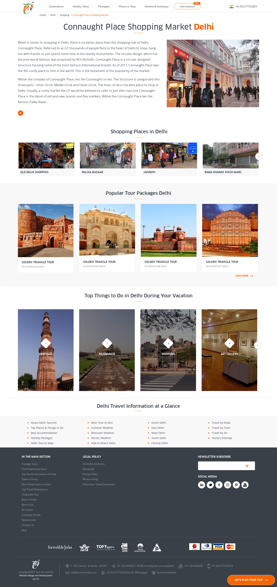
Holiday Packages (42, 438)
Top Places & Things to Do (47, 428)
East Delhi (158, 428)
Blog (24, 530)
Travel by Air (219, 433)
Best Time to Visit (102, 422)
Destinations (56, 6)
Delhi (53, 14)
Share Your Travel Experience (99, 484)
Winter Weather (101, 438)
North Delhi (159, 422)
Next (258, 156)
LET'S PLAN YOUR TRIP (249, 580)
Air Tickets (27, 509)
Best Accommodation (44, 433)
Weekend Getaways (157, 6)
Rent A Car (27, 504)
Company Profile (31, 515)
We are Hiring (90, 479)
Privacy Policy (90, 474)
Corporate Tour (30, 494)
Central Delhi (160, 443)
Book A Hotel (29, 499)
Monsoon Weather (102, 433)
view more (241, 276)
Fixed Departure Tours (34, 469)
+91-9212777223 (244, 6)
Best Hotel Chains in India (36, 484)
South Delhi (159, 438)
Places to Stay (127, 6)
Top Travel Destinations (35, 489)
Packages (104, 6)
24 (255, 6)
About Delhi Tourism (44, 422)
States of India (30, 479)
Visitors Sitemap (222, 438)
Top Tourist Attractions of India (39, 474)
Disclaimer (88, 469)
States (43, 14)
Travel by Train (221, 428)
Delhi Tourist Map (42, 443)
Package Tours (30, 464)
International (187, 6)
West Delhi (158, 433)
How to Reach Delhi (103, 443)
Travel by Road (221, 422)
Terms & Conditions (94, 464)
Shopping (64, 14)
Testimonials (29, 520)
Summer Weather (102, 428)
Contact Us (28, 525)
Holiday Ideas (81, 6)
